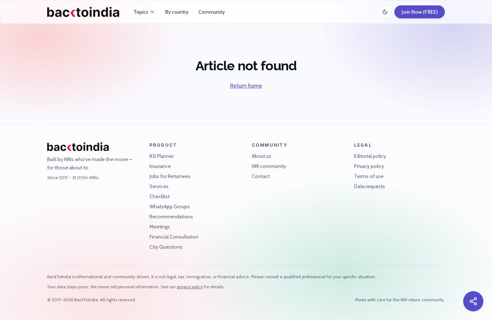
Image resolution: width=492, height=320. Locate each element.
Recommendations (171, 216)
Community (211, 12)
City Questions (166, 247)
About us (261, 156)
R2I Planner (161, 156)
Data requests (369, 186)
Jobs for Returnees (170, 176)
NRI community (269, 166)
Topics (141, 12)
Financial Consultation (173, 237)
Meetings (159, 226)
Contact (261, 176)
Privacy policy (369, 166)
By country (176, 12)
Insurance (160, 166)
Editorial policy (370, 156)
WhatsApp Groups (169, 206)
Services (159, 186)
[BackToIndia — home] (83, 12)
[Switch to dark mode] (385, 11)
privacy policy (190, 286)
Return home (246, 85)
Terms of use (369, 176)
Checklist (159, 196)
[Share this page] (473, 301)
